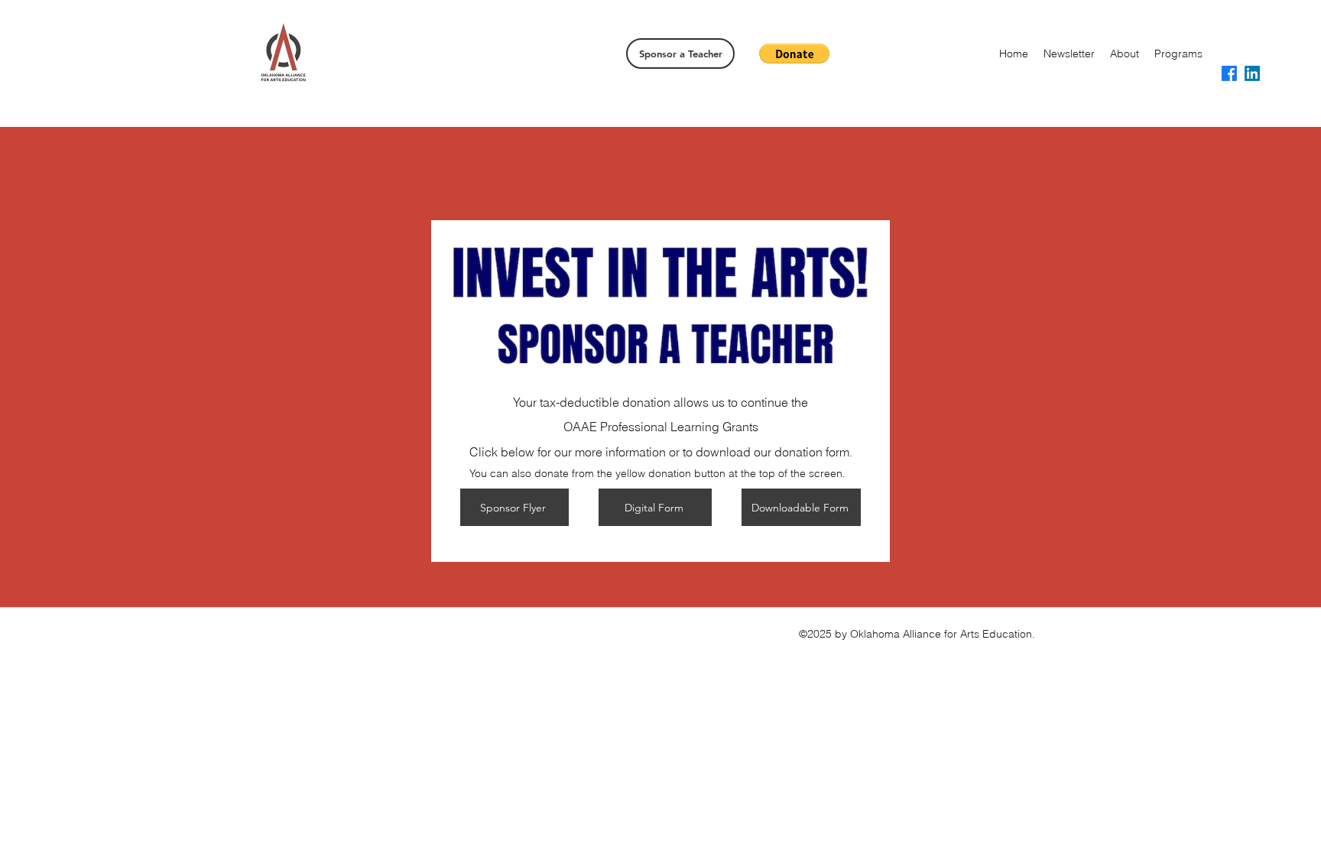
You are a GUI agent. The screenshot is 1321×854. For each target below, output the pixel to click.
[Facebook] (1229, 73)
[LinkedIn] (1252, 73)
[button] (794, 53)
